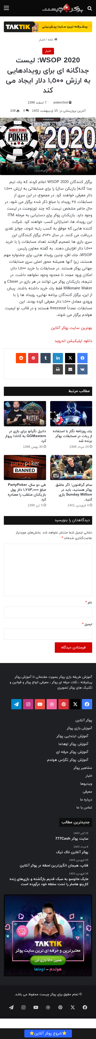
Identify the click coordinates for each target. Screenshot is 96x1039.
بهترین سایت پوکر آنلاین (71, 328)
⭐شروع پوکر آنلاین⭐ (48, 1033)
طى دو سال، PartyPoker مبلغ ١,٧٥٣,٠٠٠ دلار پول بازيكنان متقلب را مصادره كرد (27, 492)
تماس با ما (84, 807)
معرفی (87, 791)
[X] (70, 358)
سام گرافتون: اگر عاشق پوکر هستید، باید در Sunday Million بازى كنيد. (74, 492)
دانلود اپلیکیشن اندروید (73, 341)
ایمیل (87, 624)
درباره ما (86, 799)
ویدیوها (86, 783)
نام (89, 602)
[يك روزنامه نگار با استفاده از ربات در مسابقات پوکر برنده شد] (71, 413)
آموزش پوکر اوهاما (73, 744)
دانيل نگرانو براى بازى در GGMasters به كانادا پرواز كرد (25, 436)
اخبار (42, 40)
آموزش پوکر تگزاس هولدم (67, 760)
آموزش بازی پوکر (79, 728)
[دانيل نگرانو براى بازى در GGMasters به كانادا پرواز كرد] (25, 413)
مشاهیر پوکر (82, 768)
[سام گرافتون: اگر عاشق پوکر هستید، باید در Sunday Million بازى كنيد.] (71, 467)
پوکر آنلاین (84, 720)
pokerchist (61, 103)
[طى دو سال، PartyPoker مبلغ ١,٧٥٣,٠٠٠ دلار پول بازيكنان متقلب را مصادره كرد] (25, 467)
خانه (51, 40)
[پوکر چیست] (62, 8)
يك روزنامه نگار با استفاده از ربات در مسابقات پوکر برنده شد (72, 436)
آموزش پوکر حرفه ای (72, 752)
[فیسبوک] (82, 358)
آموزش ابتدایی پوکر (72, 736)
